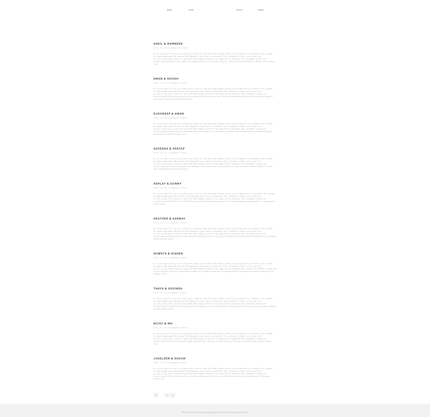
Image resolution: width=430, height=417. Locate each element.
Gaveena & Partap (169, 148)
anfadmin (185, 48)
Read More (160, 70)
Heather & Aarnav (169, 218)
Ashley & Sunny (167, 183)
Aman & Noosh (166, 78)
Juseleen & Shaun (169, 358)
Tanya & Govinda (168, 288)
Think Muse (244, 412)
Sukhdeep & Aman (168, 113)
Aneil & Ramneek (168, 43)
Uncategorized (174, 48)
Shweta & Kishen (168, 253)
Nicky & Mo (163, 323)
